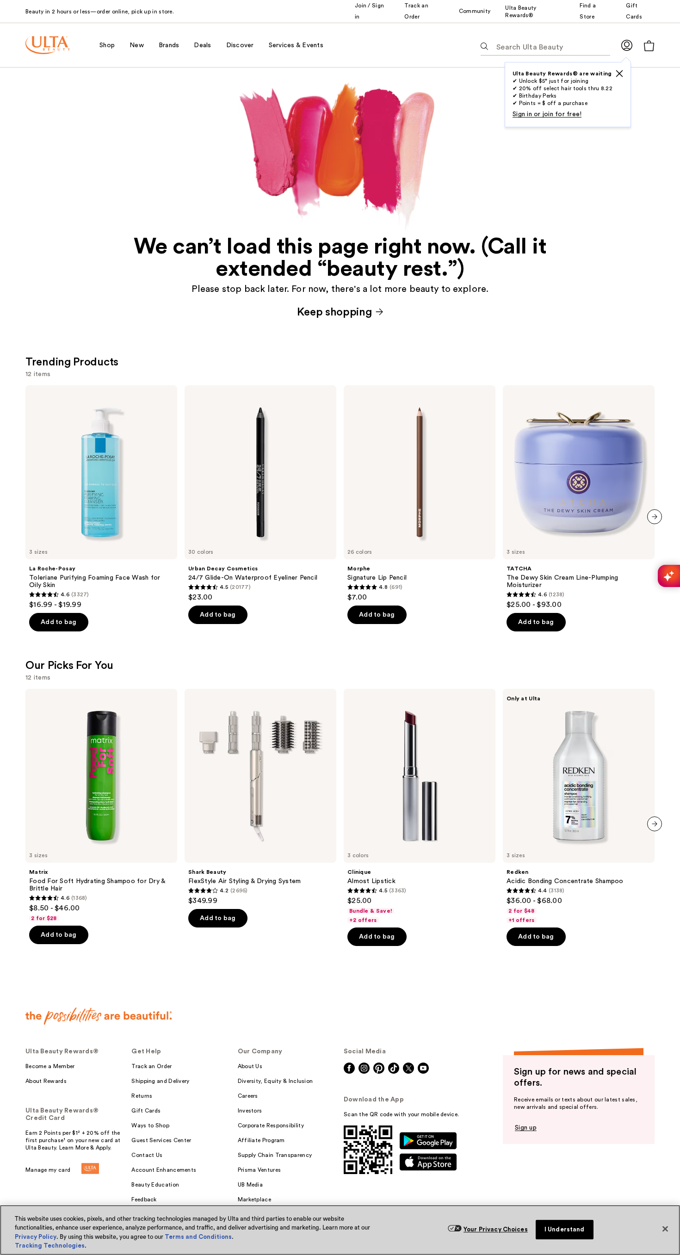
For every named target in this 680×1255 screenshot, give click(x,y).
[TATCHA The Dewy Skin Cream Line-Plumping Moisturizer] (579, 497)
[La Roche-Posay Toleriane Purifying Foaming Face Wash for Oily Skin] (101, 497)
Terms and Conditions (198, 1237)
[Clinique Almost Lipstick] (419, 806)
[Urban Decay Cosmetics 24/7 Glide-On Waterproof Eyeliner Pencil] (260, 493)
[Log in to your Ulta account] (626, 45)
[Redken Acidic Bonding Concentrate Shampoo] (579, 806)
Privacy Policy (35, 1237)
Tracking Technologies (50, 1246)
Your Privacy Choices (496, 1229)
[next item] (654, 516)
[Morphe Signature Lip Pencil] (419, 493)
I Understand (564, 1229)
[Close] (665, 1228)
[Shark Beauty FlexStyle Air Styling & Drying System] (260, 797)
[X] (619, 73)
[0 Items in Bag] (649, 45)
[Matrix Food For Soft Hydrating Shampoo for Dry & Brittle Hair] (101, 805)
